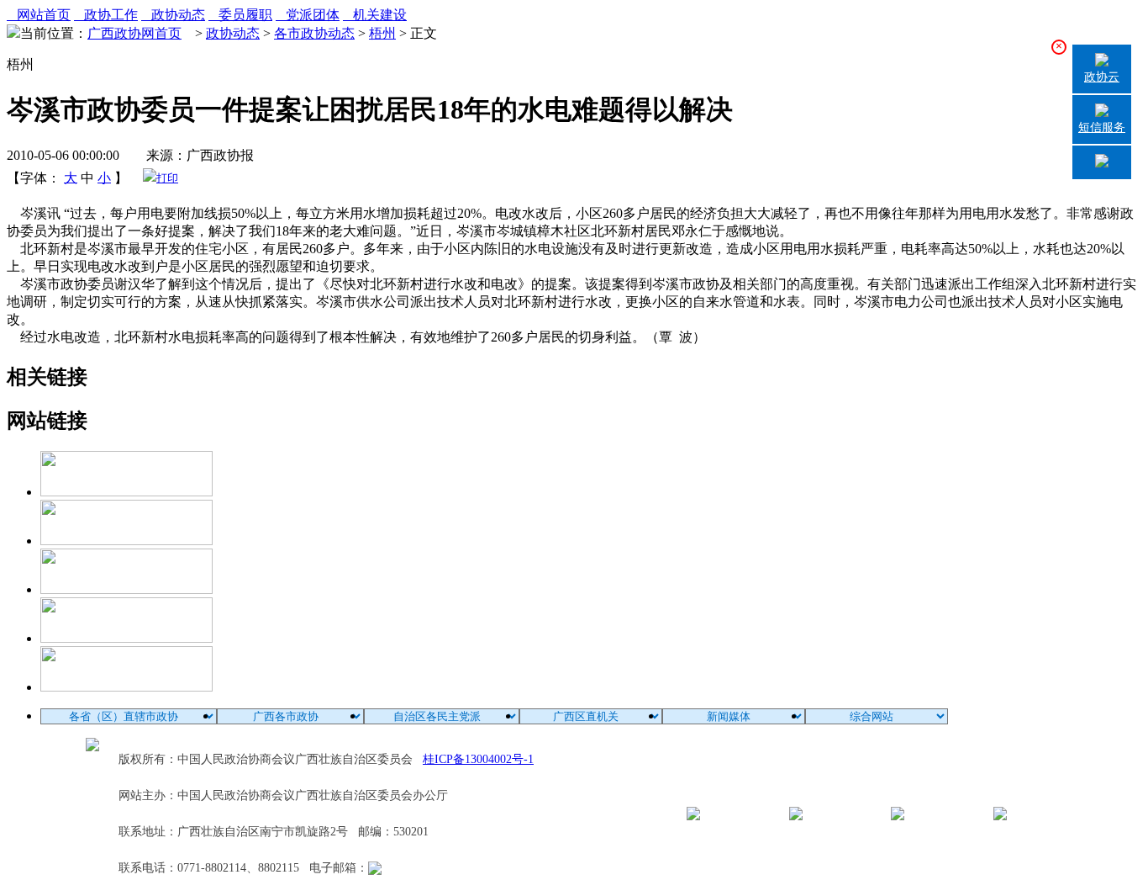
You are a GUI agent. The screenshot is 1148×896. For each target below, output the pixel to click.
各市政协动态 (314, 33)
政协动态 (173, 15)
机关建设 (375, 15)
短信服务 (1101, 127)
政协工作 (106, 15)
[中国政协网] (126, 589)
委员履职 (240, 15)
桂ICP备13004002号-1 (478, 759)
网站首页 (39, 15)
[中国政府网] (126, 540)
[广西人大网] (126, 638)
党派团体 (308, 15)
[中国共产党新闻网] (126, 492)
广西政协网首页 (134, 33)
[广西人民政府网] (126, 687)
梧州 (382, 33)
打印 (167, 178)
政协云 (1101, 77)
